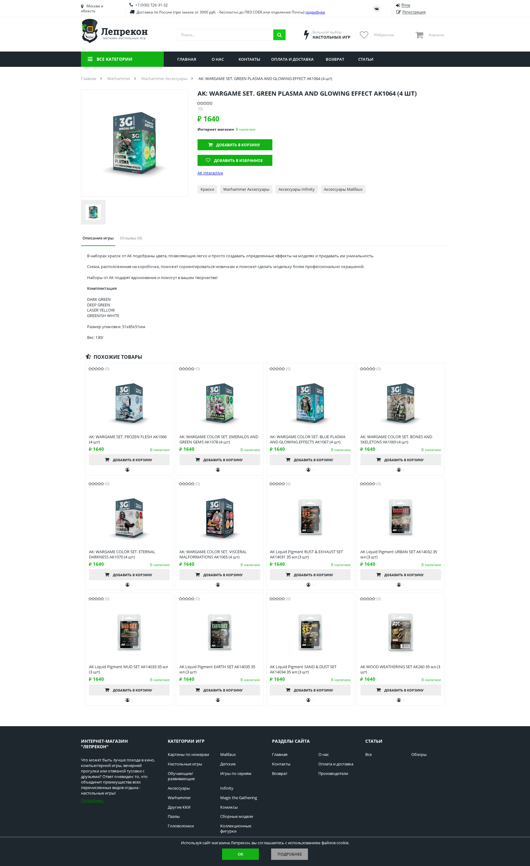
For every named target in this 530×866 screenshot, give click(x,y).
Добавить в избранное (238, 160)
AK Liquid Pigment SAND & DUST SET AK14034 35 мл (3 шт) (303, 669)
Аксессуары (179, 788)
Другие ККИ (179, 807)
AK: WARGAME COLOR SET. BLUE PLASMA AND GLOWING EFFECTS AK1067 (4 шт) (307, 439)
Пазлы (174, 816)
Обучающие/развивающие (181, 776)
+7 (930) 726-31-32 (151, 5)
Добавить (238, 145)
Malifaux (228, 754)
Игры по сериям (236, 773)
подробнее (315, 12)
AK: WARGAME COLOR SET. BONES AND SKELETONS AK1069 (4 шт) (396, 439)
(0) (200, 108)
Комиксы (229, 807)
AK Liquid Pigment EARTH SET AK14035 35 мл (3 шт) (217, 669)
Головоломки (181, 826)
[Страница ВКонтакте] (377, 9)
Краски (207, 189)
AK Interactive (210, 173)
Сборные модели (236, 816)
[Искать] (279, 34)
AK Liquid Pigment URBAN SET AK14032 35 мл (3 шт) (398, 554)
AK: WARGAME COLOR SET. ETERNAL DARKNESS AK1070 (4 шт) (122, 554)
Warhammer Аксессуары (246, 189)
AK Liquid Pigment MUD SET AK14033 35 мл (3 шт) (128, 669)
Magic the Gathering (238, 797)
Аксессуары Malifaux (343, 189)
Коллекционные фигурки (235, 828)
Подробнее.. (92, 800)
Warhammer (179, 797)
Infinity (226, 788)
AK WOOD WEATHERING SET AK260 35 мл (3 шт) (400, 669)
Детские (228, 764)
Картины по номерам (188, 754)
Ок (240, 854)
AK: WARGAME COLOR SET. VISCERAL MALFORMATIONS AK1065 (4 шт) (213, 554)
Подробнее (290, 854)
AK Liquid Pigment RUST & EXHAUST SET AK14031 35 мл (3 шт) (306, 554)
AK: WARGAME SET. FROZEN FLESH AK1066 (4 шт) (128, 439)
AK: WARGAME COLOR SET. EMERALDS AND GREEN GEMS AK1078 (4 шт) (218, 439)
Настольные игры (185, 764)
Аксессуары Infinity (296, 189)
